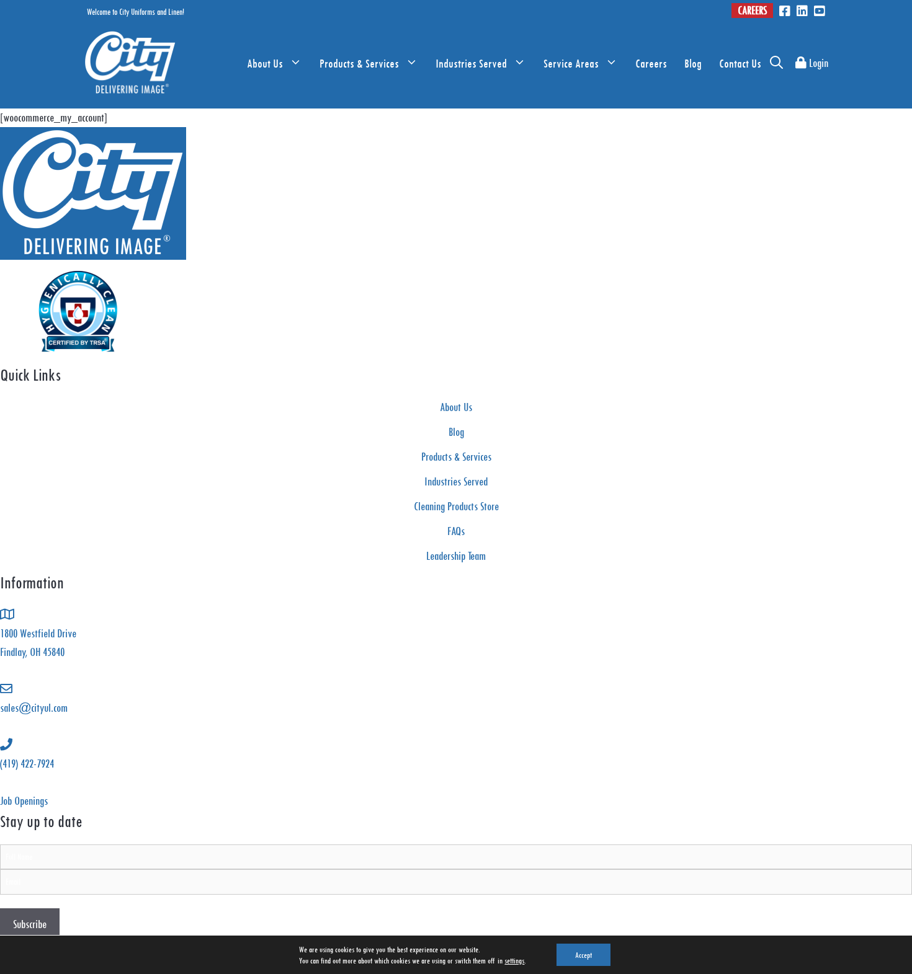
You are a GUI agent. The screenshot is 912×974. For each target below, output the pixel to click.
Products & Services (359, 63)
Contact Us (740, 63)
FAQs (456, 531)
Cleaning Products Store (456, 506)
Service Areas (571, 63)
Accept (583, 955)
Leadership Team (456, 556)
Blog (693, 63)
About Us (265, 63)
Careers (752, 10)
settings (514, 960)
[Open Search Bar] (776, 63)
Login (817, 63)
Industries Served (471, 63)
